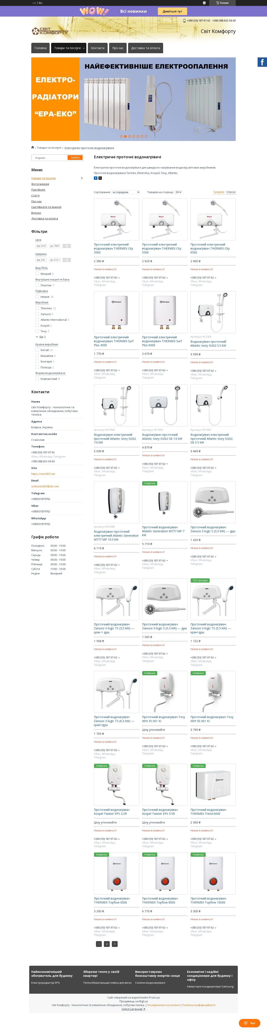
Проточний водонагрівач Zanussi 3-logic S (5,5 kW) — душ (164, 626)
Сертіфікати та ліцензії (46, 207)
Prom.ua (154, 997)
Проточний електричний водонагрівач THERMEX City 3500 (113, 248)
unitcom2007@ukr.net (45, 486)
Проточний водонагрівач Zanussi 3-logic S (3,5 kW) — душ (212, 529)
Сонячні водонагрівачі (150, 983)
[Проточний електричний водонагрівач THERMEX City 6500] (213, 219)
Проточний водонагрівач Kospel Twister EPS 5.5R (160, 812)
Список (231, 192)
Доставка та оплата (145, 48)
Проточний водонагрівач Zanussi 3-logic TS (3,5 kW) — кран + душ (114, 628)
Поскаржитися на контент (163, 1005)
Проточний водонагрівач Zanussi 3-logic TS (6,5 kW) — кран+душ (114, 721)
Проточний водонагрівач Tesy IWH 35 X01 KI (163, 719)
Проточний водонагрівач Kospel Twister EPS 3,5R (112, 812)
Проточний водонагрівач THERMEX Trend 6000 (208, 812)
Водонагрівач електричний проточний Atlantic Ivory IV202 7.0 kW (115, 439)
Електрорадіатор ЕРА (45, 983)
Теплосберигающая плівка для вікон (107, 983)
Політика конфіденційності (198, 1005)
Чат (252, 1023)
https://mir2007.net (43, 474)
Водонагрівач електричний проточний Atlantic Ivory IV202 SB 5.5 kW (211, 439)
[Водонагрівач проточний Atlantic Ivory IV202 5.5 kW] (213, 312)
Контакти (98, 48)
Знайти (75, 157)
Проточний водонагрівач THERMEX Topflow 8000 (160, 900)
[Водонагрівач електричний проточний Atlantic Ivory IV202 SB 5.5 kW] (213, 405)
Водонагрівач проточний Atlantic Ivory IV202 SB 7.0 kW (162, 437)
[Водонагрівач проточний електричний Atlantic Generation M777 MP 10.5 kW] (116, 502)
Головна (40, 48)
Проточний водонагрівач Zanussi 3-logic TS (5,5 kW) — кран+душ (210, 628)
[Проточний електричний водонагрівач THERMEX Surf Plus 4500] (116, 312)
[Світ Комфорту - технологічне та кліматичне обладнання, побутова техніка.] (52, 31)
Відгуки (36, 213)
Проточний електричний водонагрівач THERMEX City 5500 (161, 248)
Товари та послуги (67, 48)
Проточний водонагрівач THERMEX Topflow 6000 (112, 900)
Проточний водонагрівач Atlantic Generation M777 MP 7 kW (163, 531)
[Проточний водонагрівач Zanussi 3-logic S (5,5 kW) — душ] (164, 599)
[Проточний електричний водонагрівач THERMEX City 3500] (116, 219)
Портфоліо (38, 189)
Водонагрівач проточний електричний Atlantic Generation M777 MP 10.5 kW (116, 535)
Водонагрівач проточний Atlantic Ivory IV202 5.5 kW (208, 343)
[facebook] (95, 179)
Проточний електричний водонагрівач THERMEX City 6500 (210, 248)
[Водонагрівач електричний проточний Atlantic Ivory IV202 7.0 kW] (116, 405)
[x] (100, 179)
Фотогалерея (40, 184)
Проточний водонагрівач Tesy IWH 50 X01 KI (211, 719)
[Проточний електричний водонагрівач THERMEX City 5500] (164, 219)
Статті (35, 195)
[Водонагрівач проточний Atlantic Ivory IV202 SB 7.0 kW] (164, 405)
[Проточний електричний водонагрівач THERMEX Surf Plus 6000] (164, 312)
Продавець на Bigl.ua (134, 1001)
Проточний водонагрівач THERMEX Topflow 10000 (208, 900)
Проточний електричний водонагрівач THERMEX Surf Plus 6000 (162, 341)
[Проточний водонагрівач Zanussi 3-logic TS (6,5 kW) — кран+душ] (116, 692)
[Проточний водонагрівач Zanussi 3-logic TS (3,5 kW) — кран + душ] (116, 599)
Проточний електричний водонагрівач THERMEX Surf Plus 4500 (114, 341)
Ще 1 (42, 336)
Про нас (117, 48)
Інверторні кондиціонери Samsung (210, 986)
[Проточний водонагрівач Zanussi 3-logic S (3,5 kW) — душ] (213, 502)
